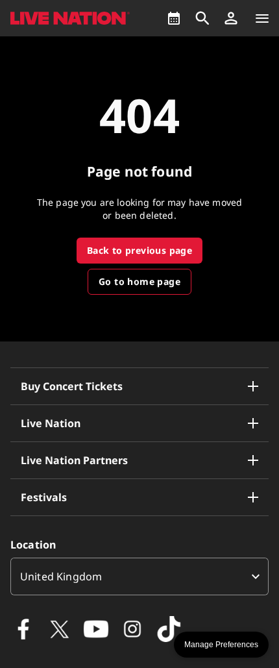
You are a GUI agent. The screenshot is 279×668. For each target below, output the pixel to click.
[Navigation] (262, 18)
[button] (231, 18)
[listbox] (139, 576)
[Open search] (202, 18)
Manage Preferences (221, 644)
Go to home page (139, 281)
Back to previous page (139, 250)
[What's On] (174, 18)
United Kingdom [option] (61, 576)
